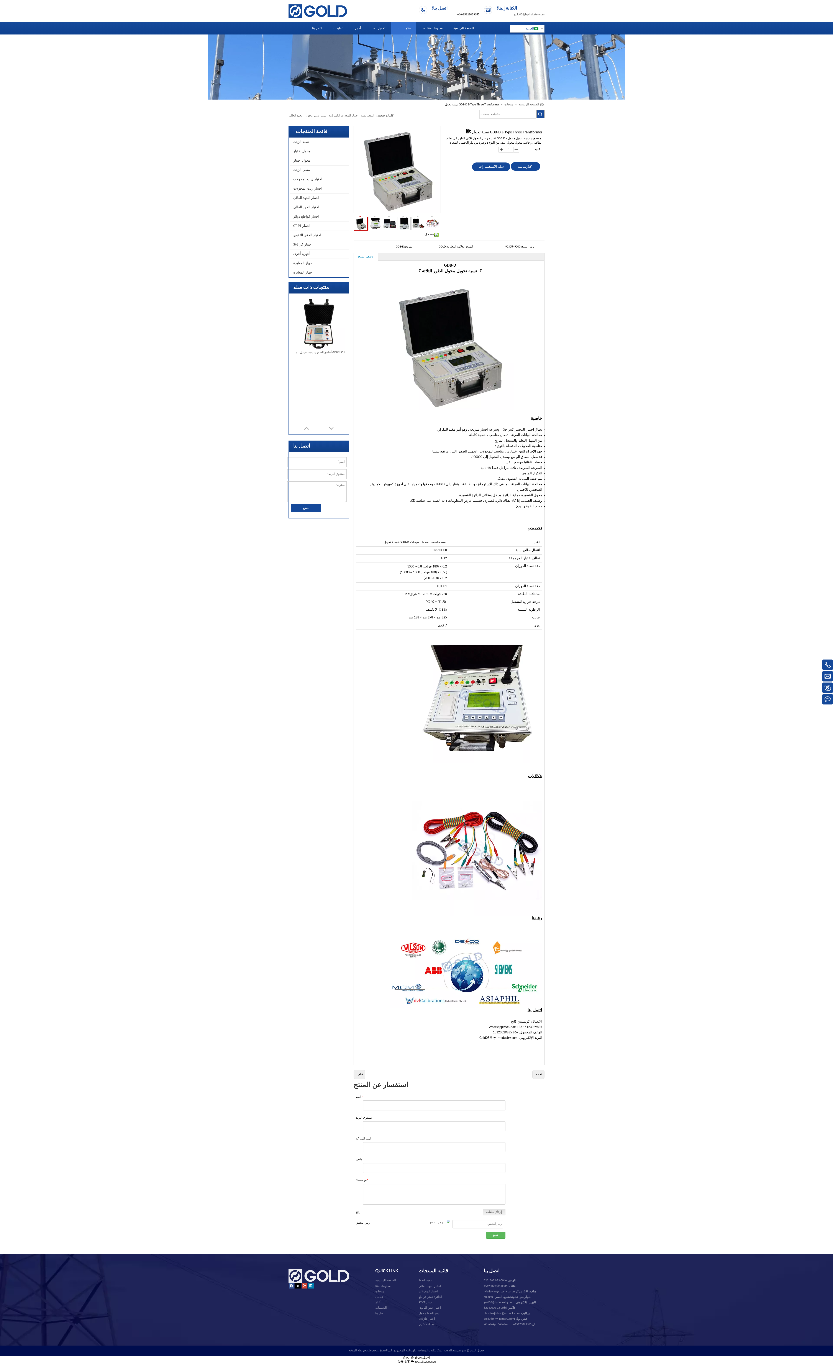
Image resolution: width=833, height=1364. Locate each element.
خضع (306, 508)
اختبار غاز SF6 (302, 244)
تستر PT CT (425, 1302)
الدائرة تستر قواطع (430, 1297)
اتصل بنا (380, 1313)
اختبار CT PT (301, 226)
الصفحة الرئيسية (385, 1280)
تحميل (379, 1297)
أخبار (378, 1302)
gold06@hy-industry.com (506, 1319)
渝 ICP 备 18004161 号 (416, 1357)
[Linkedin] (311, 1286)
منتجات (379, 1291)
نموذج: (408, 246)
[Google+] (304, 1286)
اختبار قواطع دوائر (306, 216)
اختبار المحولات (428, 1291)
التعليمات (381, 1308)
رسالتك (523, 167)
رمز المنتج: (527, 246)
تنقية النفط (425, 1280)
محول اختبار (302, 151)
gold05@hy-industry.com (529, 14)
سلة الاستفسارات (491, 167)
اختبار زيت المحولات (307, 179)
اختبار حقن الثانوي (430, 1308)
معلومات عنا (383, 1286)
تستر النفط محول (429, 1313)
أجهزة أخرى (301, 254)
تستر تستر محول (315, 115)
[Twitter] (298, 1286)
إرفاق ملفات (494, 1212)
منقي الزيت (301, 170)
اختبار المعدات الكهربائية (343, 115)
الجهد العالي (296, 115)
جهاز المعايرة (302, 263)
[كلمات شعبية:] (540, 114)
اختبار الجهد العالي (306, 198)
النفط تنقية (367, 115)
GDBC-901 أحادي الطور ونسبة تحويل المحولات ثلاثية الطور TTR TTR (319, 352)
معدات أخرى (427, 1324)
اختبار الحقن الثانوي (307, 235)
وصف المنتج (365, 256)
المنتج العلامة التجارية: (459, 246)
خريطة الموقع (357, 1350)
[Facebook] (291, 1286)
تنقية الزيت (301, 142)
